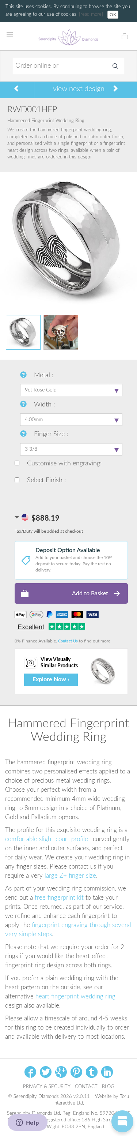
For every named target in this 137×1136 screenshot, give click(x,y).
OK (113, 14)
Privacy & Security (47, 1086)
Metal (43, 375)
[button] (71, 593)
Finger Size (50, 434)
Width (43, 404)
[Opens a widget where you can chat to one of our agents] (27, 1123)
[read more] (91, 14)
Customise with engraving (62, 463)
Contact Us (68, 641)
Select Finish (44, 480)
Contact (86, 1086)
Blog (108, 1086)
